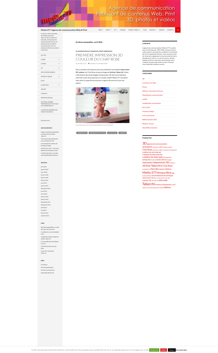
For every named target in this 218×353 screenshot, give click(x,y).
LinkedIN (144, 169)
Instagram (172, 162)
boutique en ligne (167, 147)
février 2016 (44, 180)
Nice (168, 172)
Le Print (43, 63)
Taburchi (123, 133)
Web (100, 30)
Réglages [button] (171, 350)
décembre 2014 (45, 188)
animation (147, 146)
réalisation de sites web (163, 178)
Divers (144, 87)
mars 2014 (44, 194)
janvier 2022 (44, 169)
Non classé (146, 107)
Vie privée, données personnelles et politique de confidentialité (49, 103)
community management (170, 150)
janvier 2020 (44, 175)
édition (167, 187)
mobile (144, 99)
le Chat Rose (112, 133)
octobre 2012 (45, 216)
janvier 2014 (44, 199)
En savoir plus (181, 350)
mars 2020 (44, 172)
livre (149, 169)
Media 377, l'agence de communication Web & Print (64, 30)
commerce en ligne (157, 150)
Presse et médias (148, 111)
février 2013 (44, 213)
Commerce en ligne (149, 83)
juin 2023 (44, 167)
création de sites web (152, 157)
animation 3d (156, 147)
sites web (163, 180)
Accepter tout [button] (154, 350)
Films (145, 30)
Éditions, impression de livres (152, 91)
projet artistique (146, 175)
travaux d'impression (163, 184)
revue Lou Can (148, 178)
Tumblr (174, 184)
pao (173, 173)
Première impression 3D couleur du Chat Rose (99, 57)
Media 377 (149, 172)
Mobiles (122, 30)
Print (107, 30)
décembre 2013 (45, 202)
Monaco (161, 172)
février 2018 (44, 177)
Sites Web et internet (149, 128)
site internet (155, 180)
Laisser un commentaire (99, 63)
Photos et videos (46, 76)
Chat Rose (147, 149)
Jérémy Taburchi (151, 165)
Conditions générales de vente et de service (49, 111)
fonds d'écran (161, 159)
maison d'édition (165, 169)
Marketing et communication (152, 95)
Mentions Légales (47, 97)
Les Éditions (45, 85)
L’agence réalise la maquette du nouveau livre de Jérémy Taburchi (50, 134)
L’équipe (161, 30)
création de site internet (151, 152)
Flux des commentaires (47, 270)
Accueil (43, 55)
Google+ (169, 160)
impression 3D (82, 133)
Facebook (153, 160)
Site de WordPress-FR (47, 273)
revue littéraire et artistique (162, 175)
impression (147, 162)
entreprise (146, 159)
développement (167, 157)
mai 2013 (43, 210)
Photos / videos (133, 30)
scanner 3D (146, 180)
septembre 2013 (46, 205)
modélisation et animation (88, 51)
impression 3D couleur (97, 133)
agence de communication (157, 144)
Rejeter (164, 350)
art (161, 147)
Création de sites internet (152, 154)
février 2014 (44, 196)
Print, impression (105, 51)
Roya (155, 178)
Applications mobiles (48, 72)
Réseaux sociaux (148, 124)
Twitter (144, 187)
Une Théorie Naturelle (153, 187)
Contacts (170, 30)
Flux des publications (47, 267)
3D (115, 30)
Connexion (44, 264)
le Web (43, 59)
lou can (154, 168)
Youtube (161, 187)
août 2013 (44, 207)
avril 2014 (44, 191)
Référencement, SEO (149, 120)
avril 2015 (44, 183)
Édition (152, 30)
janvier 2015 (44, 186)
